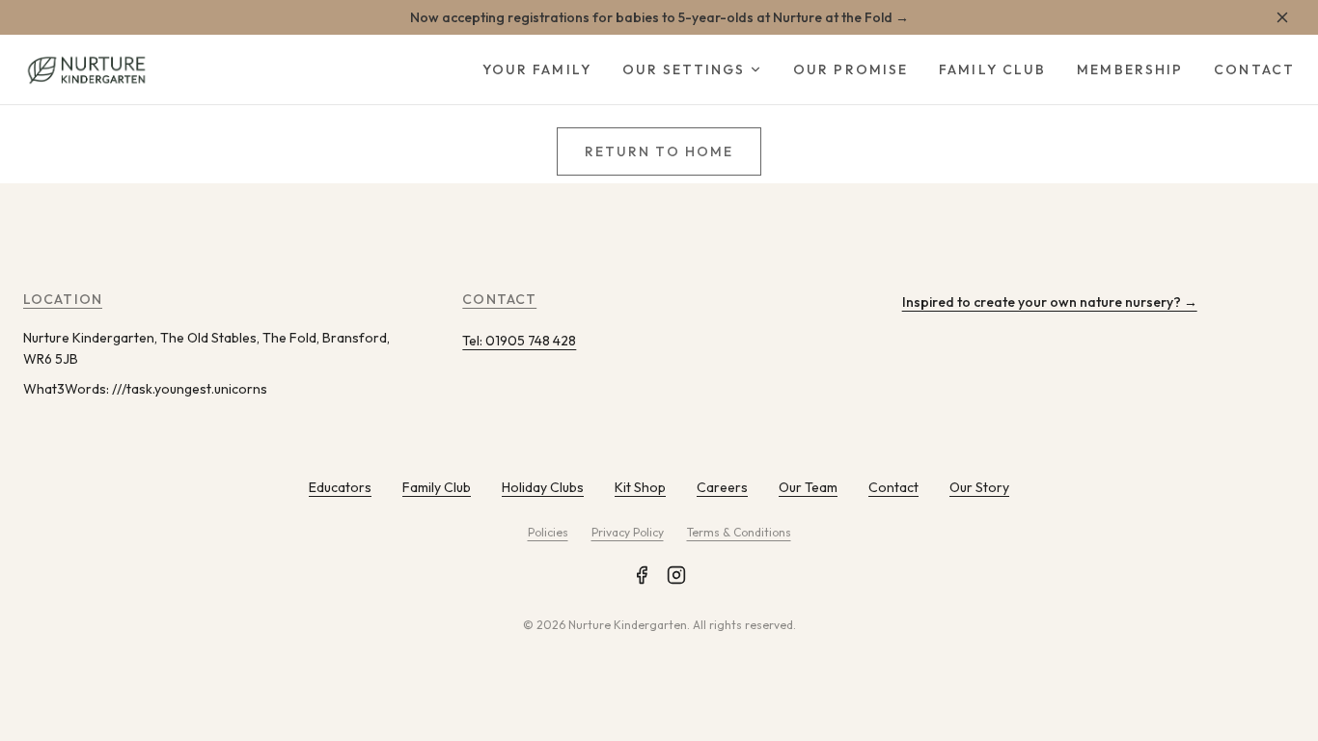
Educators (340, 487)
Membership (1130, 69)
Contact (1254, 69)
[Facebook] (641, 575)
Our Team (808, 487)
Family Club (992, 69)
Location (62, 299)
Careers (722, 487)
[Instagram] (676, 575)
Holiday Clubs (543, 487)
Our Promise (850, 69)
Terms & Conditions (739, 532)
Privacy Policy (627, 532)
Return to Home (659, 151)
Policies (548, 532)
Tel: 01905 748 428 (519, 340)
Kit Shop (640, 487)
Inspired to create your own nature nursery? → (1049, 302)
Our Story (979, 487)
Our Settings (683, 69)
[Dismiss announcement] (1282, 17)
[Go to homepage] (86, 69)
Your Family (536, 69)
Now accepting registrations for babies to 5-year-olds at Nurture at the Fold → (659, 17)
